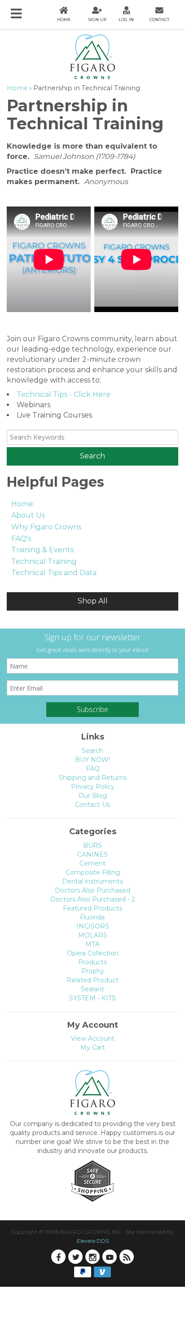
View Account (93, 1038)
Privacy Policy (93, 787)
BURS (92, 845)
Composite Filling (93, 872)
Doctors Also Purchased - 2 (92, 899)
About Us (28, 515)
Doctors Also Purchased (92, 890)
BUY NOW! (92, 760)
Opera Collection (93, 953)
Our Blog (93, 796)
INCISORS (92, 926)
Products (92, 962)
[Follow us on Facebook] (58, 1256)
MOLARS (92, 935)
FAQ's (21, 538)
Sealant (92, 989)
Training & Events (42, 550)
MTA (92, 944)
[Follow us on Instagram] (92, 1256)
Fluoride (92, 917)
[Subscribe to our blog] (126, 1256)
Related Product (92, 980)
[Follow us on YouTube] (109, 1256)
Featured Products (92, 908)
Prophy (92, 971)
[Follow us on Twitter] (75, 1256)
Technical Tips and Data (54, 572)
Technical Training (44, 561)
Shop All (93, 601)
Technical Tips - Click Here (63, 394)
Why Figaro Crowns (46, 527)
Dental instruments (92, 881)
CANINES (92, 854)
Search (92, 751)
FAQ (93, 769)
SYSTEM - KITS (92, 998)
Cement (92, 863)
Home (17, 88)
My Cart (92, 1047)
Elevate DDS (93, 1240)
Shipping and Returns (93, 778)
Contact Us (92, 805)
